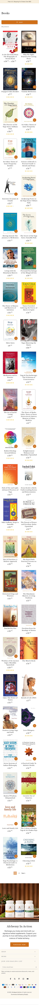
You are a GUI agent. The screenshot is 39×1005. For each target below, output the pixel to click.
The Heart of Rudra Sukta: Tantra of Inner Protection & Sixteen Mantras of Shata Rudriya (29, 416)
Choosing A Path (29, 861)
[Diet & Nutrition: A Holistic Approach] (10, 547)
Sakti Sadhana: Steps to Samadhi (10, 523)
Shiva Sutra (10, 343)
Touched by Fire (10, 628)
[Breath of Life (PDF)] (29, 685)
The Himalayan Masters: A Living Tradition (28, 596)
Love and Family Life (10, 828)
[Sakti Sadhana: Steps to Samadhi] (10, 510)
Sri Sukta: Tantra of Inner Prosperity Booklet (10, 164)
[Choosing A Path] (29, 848)
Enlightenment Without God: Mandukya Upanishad (29, 453)
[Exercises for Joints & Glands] (10, 186)
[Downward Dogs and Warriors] (10, 581)
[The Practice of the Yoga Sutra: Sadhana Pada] (10, 112)
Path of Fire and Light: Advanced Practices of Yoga (10, 490)
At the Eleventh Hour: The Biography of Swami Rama (10, 56)
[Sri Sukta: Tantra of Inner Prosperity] (29, 112)
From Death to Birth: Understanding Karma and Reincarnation (29, 490)
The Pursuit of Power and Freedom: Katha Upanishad (29, 524)
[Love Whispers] (29, 718)
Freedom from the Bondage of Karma (29, 629)
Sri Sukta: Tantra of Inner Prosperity (29, 126)
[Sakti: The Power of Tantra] (10, 685)
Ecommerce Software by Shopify (19, 994)
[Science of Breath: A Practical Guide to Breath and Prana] (29, 149)
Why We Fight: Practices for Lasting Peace (28, 56)
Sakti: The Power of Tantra (10, 699)
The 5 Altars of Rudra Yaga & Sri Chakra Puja (28, 829)
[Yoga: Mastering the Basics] (29, 330)
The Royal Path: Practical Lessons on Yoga (28, 561)
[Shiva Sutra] (10, 330)
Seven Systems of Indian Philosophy (10, 764)
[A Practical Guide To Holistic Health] (29, 751)
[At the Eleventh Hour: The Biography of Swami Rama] (10, 42)
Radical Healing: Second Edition (10, 452)
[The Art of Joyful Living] (10, 400)
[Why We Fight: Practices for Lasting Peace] (29, 42)
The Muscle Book (28, 661)
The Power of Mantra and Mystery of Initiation (10, 308)
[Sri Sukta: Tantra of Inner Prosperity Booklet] (10, 149)
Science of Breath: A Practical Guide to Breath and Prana (28, 164)
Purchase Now (19, 944)
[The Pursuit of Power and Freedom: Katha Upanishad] (29, 510)
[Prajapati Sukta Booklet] (10, 79)
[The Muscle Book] (29, 648)
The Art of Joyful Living (10, 413)
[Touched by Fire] (10, 616)
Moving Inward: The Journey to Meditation (10, 237)
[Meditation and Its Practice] (10, 363)
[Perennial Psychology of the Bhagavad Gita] (29, 258)
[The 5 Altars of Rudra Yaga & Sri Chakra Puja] (29, 816)
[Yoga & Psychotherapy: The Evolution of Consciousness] (29, 363)
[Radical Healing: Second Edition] (10, 438)
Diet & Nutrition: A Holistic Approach (10, 560)
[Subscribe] (36, 967)
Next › (23, 873)
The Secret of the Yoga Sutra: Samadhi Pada (28, 237)
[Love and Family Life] (10, 816)
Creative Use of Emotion (28, 797)
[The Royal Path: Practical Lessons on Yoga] (29, 547)
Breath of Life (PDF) (28, 698)
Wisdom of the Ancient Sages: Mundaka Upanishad (10, 663)
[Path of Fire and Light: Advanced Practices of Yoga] (10, 475)
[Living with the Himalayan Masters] (10, 258)
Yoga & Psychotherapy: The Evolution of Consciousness (28, 377)
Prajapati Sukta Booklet (10, 91)
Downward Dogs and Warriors (10, 595)
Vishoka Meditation (28, 91)
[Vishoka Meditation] (29, 79)
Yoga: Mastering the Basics (28, 344)
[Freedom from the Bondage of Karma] (29, 616)
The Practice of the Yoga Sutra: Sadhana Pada (10, 127)
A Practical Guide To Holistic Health (28, 764)
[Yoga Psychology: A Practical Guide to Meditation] (10, 848)
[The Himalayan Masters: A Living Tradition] (29, 581)
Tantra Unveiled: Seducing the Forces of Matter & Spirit (28, 308)
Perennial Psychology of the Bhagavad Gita (29, 272)
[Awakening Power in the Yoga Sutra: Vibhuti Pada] (29, 186)
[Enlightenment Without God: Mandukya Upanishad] (29, 438)
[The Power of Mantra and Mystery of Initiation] (10, 293)
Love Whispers (28, 730)
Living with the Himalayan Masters (10, 272)
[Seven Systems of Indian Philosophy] (10, 751)
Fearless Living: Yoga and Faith (10, 731)
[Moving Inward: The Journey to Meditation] (10, 223)
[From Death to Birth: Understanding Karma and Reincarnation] (29, 475)
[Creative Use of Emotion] (29, 783)
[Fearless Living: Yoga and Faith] (10, 718)
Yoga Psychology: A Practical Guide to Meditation (10, 863)
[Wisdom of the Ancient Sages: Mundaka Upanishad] (10, 648)
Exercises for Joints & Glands (10, 200)
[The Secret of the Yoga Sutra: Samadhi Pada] (29, 223)
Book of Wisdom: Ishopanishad (10, 797)
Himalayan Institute (17, 992)
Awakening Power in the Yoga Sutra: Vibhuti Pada (28, 201)
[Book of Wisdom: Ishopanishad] (10, 783)
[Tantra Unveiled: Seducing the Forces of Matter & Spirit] (29, 293)
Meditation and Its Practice (10, 376)
